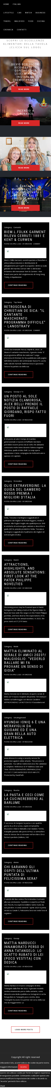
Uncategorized (20, 717)
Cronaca (8, 30)
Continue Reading (17, 285)
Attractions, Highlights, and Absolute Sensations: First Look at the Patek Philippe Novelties (25, 574)
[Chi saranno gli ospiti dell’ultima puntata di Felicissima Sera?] (25, 892)
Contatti (22, 30)
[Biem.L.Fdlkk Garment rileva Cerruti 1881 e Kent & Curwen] (25, 253)
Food (31, 21)
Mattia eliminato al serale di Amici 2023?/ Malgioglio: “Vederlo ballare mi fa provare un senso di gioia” (25, 660)
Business (41, 13)
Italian (17, 4)
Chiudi (2, 1086)
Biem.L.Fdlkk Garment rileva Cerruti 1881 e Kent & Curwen (25, 236)
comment (36, 244)
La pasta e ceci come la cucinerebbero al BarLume (24, 799)
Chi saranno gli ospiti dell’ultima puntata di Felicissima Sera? (21, 873)
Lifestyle (9, 13)
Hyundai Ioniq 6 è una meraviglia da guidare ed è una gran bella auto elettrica (25, 730)
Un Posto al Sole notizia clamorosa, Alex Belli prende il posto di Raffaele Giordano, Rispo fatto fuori (25, 406)
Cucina (41, 21)
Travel (7, 21)
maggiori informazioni (8, 1067)
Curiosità (17, 227)
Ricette (16, 790)
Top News (18, 302)
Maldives (20, 21)
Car (19, 13)
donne (16, 862)
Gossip (16, 938)
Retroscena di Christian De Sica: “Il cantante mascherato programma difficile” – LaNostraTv (25, 316)
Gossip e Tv (18, 391)
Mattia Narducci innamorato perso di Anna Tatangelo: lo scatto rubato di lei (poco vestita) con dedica (24, 952)
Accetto (23, 1067)
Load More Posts (24, 1029)
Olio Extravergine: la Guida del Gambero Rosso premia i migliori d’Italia (25, 491)
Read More (24, 89)
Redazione (28, 420)
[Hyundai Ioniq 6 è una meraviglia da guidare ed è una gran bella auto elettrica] (25, 751)
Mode (16, 646)
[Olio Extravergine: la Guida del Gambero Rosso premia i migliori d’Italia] (25, 510)
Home (6, 4)
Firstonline (18, 481)
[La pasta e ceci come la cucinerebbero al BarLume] (25, 816)
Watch (28, 13)
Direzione (28, 244)
